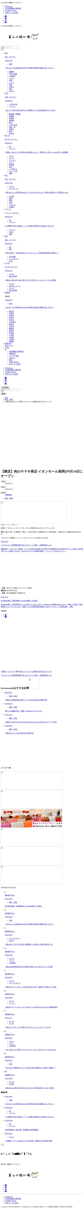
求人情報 (12, 257)
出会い (11, 232)
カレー (11, 162)
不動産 (11, 207)
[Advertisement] (42, 418)
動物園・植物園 (14, 114)
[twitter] (6, 18)
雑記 (10, 360)
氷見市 (11, 320)
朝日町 (11, 333)
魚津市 (11, 315)
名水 (10, 167)
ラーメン (12, 160)
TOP (6, 397)
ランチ (11, 158)
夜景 (10, 131)
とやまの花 (13, 125)
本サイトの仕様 (12, 13)
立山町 (11, 337)
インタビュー (14, 259)
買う (6, 175)
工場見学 (12, 76)
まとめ (7, 263)
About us (9, 6)
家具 (10, 200)
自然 (10, 85)
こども (11, 78)
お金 (10, 261)
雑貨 (10, 198)
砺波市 (11, 324)
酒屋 (10, 173)
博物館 (11, 116)
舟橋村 (11, 341)
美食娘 (11, 165)
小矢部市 (12, 322)
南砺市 (11, 328)
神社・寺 (12, 127)
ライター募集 (14, 356)
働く (6, 236)
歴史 (10, 123)
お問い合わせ (11, 10)
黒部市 (11, 330)
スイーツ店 (13, 171)
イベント (8, 209)
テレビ (11, 288)
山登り (11, 87)
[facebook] (6, 16)
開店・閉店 (9, 399)
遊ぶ (6, 53)
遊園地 (11, 72)
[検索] (2, 49)
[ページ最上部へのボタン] (2, 1145)
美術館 (11, 118)
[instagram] (6, 20)
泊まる (11, 91)
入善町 (11, 339)
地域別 (7, 292)
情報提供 (12, 354)
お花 (10, 203)
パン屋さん (13, 169)
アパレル (12, 205)
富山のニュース (14, 286)
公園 (10, 80)
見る (6, 93)
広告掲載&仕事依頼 (14, 8)
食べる (7, 135)
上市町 (11, 335)
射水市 (11, 318)
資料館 (11, 120)
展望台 (11, 129)
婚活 (10, 234)
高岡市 (11, 313)
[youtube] (6, 22)
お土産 (11, 196)
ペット (11, 82)
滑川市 (11, 326)
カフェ (11, 156)
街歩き (11, 133)
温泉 (10, 89)
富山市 (11, 311)
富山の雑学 (13, 290)
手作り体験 (13, 74)
